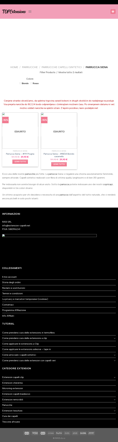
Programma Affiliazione (14, 310)
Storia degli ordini (11, 282)
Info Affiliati (8, 315)
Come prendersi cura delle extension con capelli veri (29, 360)
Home (14, 67)
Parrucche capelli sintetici (62, 67)
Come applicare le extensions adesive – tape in (26, 349)
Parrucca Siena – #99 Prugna (20, 154)
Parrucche (30, 67)
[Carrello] (113, 11)
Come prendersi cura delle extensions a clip (24, 338)
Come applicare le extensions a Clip (20, 343)
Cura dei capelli (10, 416)
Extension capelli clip (13, 377)
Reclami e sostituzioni (13, 288)
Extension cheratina (12, 382)
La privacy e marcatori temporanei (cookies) (25, 299)
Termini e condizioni (12, 293)
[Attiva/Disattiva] (115, 338)
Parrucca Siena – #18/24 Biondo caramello (59, 155)
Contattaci (8, 304)
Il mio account (9, 276)
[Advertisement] (59, 40)
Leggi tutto (20, 162)
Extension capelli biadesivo (16, 394)
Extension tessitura (12, 410)
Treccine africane (11, 421)
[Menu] (30, 11)
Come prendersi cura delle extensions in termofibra (28, 332)
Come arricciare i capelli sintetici (19, 354)
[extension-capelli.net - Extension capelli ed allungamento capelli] (14, 12)
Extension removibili (12, 399)
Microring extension (12, 388)
